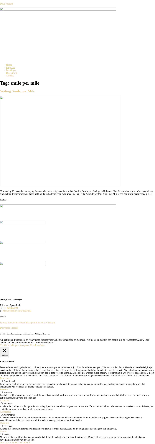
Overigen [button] (4, 423)
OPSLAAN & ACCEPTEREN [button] (15, 442)
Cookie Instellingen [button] (9, 345)
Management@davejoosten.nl (17, 310)
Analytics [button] (4, 400)
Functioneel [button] (5, 378)
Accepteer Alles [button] (27, 345)
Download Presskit (9, 327)
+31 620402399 (10, 308)
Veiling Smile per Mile (17, 91)
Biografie (10, 67)
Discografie (11, 73)
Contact (9, 75)
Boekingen (11, 70)
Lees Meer (40, 345)
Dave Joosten (6, 3)
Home (9, 64)
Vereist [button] (3, 431)
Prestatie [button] (4, 389)
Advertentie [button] (5, 411)
